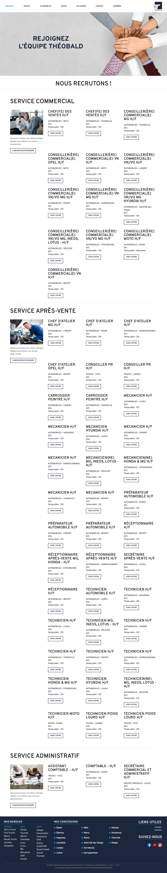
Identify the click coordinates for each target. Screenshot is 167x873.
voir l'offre (55, 343)
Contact (99, 6)
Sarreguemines (91, 853)
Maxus (7, 836)
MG (21, 849)
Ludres (59, 853)
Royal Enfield (43, 849)
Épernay (60, 832)
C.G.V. (117, 865)
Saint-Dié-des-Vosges (93, 843)
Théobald (9, 6)
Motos (64, 6)
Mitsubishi (25, 852)
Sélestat (115, 827)
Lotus (23, 846)
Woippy (114, 843)
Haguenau (60, 838)
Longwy (59, 848)
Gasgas (40, 830)
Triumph (40, 856)
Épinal (59, 827)
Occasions (81, 6)
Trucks (27, 6)
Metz (86, 827)
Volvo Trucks (10, 829)
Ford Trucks (9, 832)
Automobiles (45, 6)
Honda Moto (42, 833)
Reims (86, 838)
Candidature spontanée (23, 151)
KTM (39, 839)
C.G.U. (110, 865)
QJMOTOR (42, 846)
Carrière (117, 6)
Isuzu (22, 842)
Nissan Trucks (10, 839)
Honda (23, 829)
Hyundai (24, 833)
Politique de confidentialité (95, 865)
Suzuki (23, 859)
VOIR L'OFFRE (55, 133)
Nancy (86, 832)
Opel (22, 855)
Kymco (40, 843)
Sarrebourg (89, 848)
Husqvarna (42, 836)
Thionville (115, 838)
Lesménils (60, 843)
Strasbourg (116, 832)
